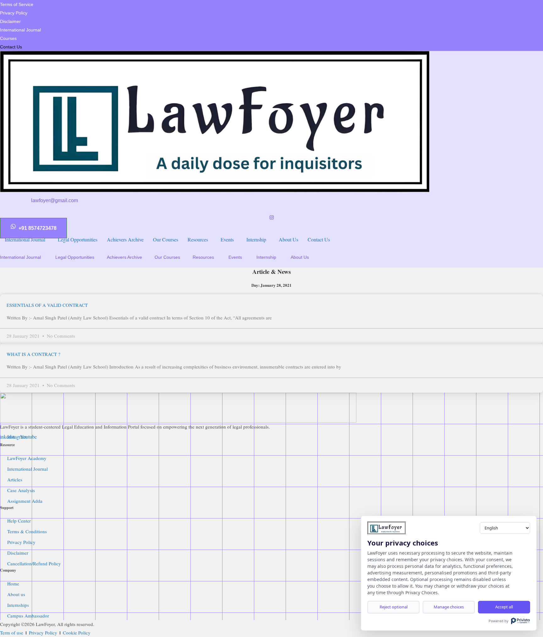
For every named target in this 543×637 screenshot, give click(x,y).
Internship (266, 257)
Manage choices (449, 607)
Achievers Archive (124, 257)
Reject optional (394, 607)
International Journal (20, 257)
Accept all (504, 607)
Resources (203, 257)
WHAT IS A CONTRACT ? (33, 354)
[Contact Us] (271, 134)
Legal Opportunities (74, 257)
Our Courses (167, 257)
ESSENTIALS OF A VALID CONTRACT (47, 305)
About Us (300, 257)
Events (235, 257)
